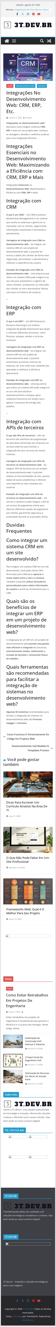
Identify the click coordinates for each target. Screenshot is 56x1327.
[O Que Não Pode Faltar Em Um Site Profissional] (28, 829)
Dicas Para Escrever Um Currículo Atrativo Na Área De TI (26, 806)
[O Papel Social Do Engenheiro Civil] (13, 1061)
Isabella (28, 117)
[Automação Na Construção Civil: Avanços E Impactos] (13, 1043)
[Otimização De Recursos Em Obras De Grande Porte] (13, 1078)
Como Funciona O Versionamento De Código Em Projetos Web (28, 736)
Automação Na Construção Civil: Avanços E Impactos (35, 1041)
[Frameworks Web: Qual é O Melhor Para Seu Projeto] (28, 880)
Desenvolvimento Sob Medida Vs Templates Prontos (30, 748)
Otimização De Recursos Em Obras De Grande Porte (37, 1076)
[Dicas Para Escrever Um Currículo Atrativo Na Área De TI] (28, 773)
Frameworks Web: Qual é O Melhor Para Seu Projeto (25, 911)
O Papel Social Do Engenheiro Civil (34, 1059)
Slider (9, 86)
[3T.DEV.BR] (6, 41)
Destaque (42, 86)
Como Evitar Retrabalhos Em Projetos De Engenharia (27, 1000)
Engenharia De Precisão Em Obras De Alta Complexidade (32, 11)
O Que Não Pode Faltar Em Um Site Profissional (27, 860)
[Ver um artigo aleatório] (49, 41)
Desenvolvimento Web (25, 86)
